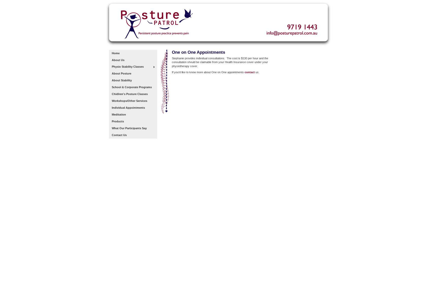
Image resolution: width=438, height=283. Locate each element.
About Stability (122, 80)
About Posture (121, 73)
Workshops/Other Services (129, 100)
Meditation (119, 114)
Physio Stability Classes (128, 66)
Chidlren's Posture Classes (130, 94)
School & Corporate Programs (132, 87)
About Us (118, 60)
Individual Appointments (128, 107)
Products (118, 121)
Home (116, 53)
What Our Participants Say (129, 128)
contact (250, 72)
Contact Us (119, 135)
